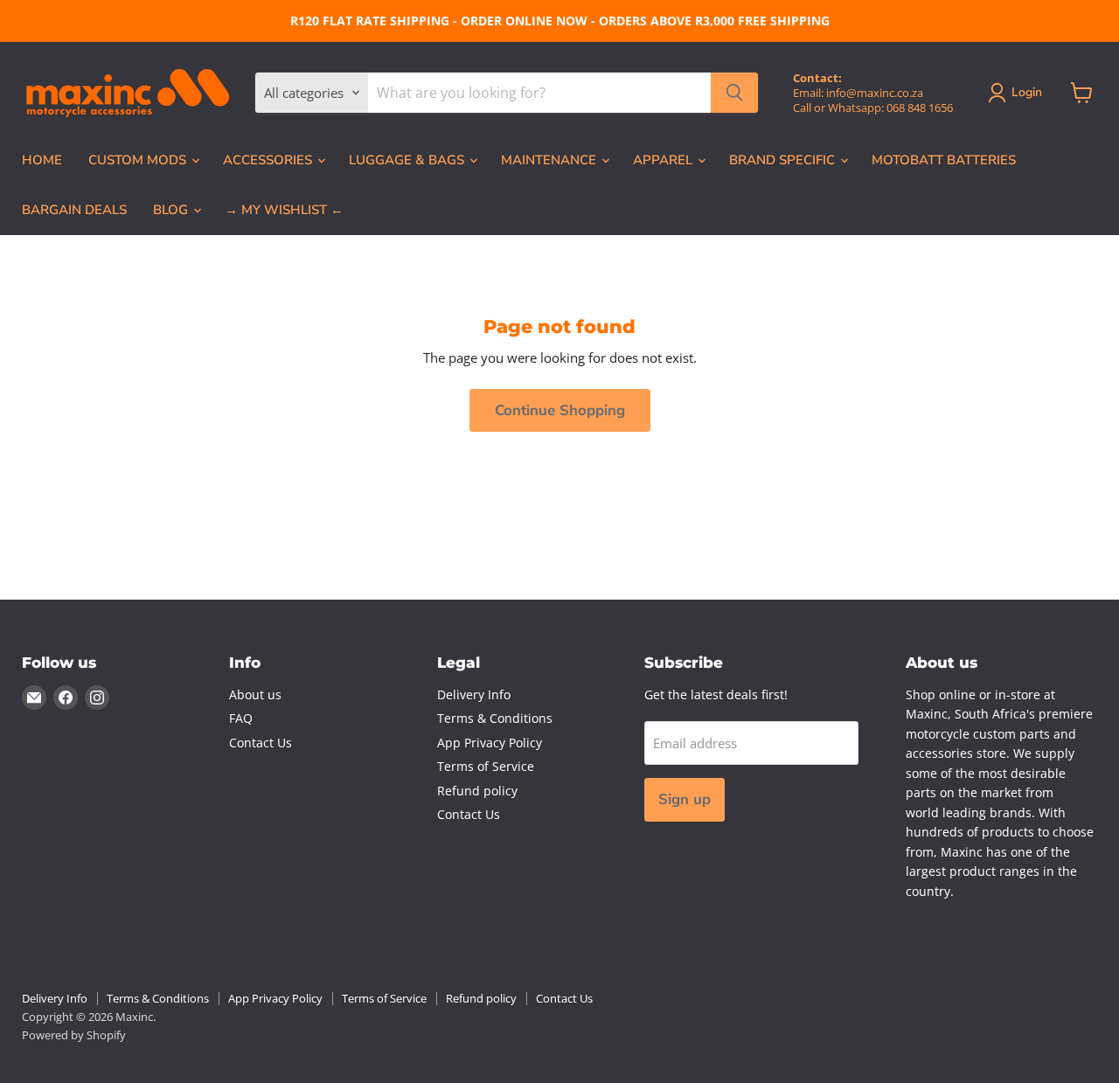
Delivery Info (474, 694)
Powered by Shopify (74, 1035)
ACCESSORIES (269, 160)
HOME (42, 160)
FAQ (241, 718)
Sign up (684, 799)
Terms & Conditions (495, 718)
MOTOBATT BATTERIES (944, 160)
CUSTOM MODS (139, 160)
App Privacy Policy (489, 742)
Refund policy (477, 790)
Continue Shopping (560, 410)
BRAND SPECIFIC (783, 160)
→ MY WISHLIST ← (284, 210)
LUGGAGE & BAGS (408, 160)
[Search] (734, 93)
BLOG (172, 210)
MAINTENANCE (550, 160)
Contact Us (260, 742)
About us (255, 694)
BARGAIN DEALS (74, 210)
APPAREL (664, 160)
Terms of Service (485, 766)
